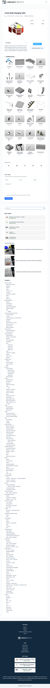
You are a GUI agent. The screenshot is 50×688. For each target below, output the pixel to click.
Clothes (7, 459)
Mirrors (7, 467)
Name (7, 179)
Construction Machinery (10, 330)
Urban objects (7, 538)
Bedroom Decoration (10, 427)
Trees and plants (8, 518)
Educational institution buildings (12, 567)
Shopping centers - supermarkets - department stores (16, 585)
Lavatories (8, 292)
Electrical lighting (9, 368)
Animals (7, 360)
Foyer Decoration (9, 433)
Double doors (10, 346)
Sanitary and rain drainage (11, 306)
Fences (7, 476)
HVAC (6, 418)
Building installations (8, 300)
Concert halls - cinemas (10, 562)
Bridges (7, 496)
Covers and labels (9, 362)
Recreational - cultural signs (11, 505)
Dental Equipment (9, 406)
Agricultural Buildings (10, 551)
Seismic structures (9, 324)
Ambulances (8, 597)
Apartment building (9, 554)
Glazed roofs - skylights (10, 352)
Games (7, 462)
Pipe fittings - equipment (11, 294)
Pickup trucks (8, 608)
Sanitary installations (10, 308)
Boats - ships (8, 600)
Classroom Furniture (10, 391)
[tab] (8, 43)
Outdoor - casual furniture (11, 481)
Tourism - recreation (10, 589)
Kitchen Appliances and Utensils (12, 465)
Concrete (8, 316)
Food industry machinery (10, 448)
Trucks (7, 612)
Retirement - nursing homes (11, 583)
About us (25, 627)
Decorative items (9, 461)
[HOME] (5, 16)
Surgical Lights (9, 410)
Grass (7, 524)
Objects (6, 457)
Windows (8, 357)
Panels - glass (8, 356)
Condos (7, 564)
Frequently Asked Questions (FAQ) (25, 631)
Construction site (8, 329)
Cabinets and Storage (10, 384)
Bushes (7, 521)
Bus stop (8, 540)
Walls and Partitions (10, 327)
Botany (7, 519)
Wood (7, 516)
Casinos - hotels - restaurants (11, 559)
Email (21, 179)
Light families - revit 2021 (14, 227)
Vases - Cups (8, 473)
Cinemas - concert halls (10, 389)
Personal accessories (10, 488)
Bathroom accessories (10, 284)
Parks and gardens (8, 475)
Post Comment (8, 198)
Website (35, 179)
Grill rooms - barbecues (10, 480)
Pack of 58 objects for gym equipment (16, 222)
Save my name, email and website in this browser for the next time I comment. (18, 195)
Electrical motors (11, 370)
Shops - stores (9, 586)
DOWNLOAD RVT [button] (37, 44)
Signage (7, 511)
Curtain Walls (8, 341)
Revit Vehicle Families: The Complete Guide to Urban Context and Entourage (29, 249)
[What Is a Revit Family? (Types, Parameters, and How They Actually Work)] (10, 261)
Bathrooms (8, 286)
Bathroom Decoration (10, 426)
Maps (7, 365)
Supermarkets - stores (10, 588)
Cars (7, 604)
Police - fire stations (10, 580)
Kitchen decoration (9, 438)
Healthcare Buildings (10, 570)
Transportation (9, 591)
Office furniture (9, 397)
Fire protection (9, 303)
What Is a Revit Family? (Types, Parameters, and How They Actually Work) (29, 260)
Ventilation (8, 422)
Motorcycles (8, 607)
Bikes (7, 599)
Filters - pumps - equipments (11, 492)
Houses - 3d (8, 573)
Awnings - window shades (11, 336)
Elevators (8, 302)
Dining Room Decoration (10, 430)
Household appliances (10, 464)
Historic (6, 411)
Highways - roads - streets (11, 499)
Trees (7, 527)
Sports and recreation (9, 500)
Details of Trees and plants (11, 523)
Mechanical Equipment (9, 446)
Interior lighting (10, 373)
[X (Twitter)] (17, 165)
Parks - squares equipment (11, 543)
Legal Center (25, 645)
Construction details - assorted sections (13, 317)
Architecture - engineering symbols (13, 510)
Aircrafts (7, 596)
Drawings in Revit (8, 359)
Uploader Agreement (25, 651)
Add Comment (8, 184)
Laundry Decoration (10, 443)
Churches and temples (10, 413)
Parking (7, 578)
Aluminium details (9, 335)
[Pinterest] (25, 165)
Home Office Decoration (10, 435)
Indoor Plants (8, 437)
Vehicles (6, 594)
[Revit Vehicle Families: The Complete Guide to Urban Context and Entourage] (10, 250)
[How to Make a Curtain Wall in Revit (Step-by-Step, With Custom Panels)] (10, 272)
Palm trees (8, 526)
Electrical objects (9, 376)
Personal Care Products (10, 489)
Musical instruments (10, 468)
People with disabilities (10, 484)
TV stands (8, 403)
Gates (7, 351)
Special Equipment (9, 470)
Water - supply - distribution (11, 537)
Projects (8, 581)
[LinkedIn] (33, 165)
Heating (7, 421)
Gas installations (9, 305)
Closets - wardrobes (10, 392)
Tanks (7, 454)
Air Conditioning (9, 419)
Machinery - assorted (10, 449)
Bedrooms (8, 383)
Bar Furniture (8, 381)
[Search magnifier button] (44, 208)
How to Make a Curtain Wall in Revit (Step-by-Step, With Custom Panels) (28, 271)
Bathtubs (8, 287)
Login (42, 48)
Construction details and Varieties (11, 313)
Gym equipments (9, 503)
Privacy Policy (25, 646)
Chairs (7, 386)
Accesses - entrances (10, 550)
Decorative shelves (9, 429)
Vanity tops (8, 298)
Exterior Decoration (10, 432)
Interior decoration (8, 424)
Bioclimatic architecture (10, 558)
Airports (7, 553)
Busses (7, 602)
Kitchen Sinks (10, 441)
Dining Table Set (12, 237)
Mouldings (8, 321)
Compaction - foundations (11, 497)
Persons (6, 483)
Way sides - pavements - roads (12, 546)
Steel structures (9, 325)
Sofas (9, 387)
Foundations (8, 319)
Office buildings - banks (10, 577)
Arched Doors (10, 344)
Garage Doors (10, 348)
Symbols (6, 508)
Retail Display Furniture (10, 399)
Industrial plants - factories (11, 575)
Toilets (7, 295)
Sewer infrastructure (10, 532)
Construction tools (9, 332)
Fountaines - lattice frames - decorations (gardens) (16, 478)
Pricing (25, 630)
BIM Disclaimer (25, 650)
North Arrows (8, 542)
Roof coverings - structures (11, 322)
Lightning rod (10, 375)
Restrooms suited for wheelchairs (14, 486)
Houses (7, 572)
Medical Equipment (9, 408)
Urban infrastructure (8, 529)
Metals (7, 515)
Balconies (8, 338)
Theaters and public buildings (11, 416)
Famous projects (9, 569)
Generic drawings (9, 364)
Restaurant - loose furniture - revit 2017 (17, 217)
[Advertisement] (37, 33)
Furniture (6, 378)
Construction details (10, 340)
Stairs (7, 310)
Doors (7, 343)
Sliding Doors (10, 349)
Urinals (7, 297)
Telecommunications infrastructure (12, 535)
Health (6, 405)
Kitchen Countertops (11, 440)
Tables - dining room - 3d (11, 402)
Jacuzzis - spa (9, 290)
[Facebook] (9, 165)
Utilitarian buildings (9, 592)
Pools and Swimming (9, 491)
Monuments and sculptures (11, 414)
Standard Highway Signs (10, 534)
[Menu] (46, 2)
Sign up (25, 633)
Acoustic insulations (10, 314)
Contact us (25, 628)
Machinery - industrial (10, 451)
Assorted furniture (9, 379)
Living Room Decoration (10, 445)
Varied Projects (8, 548)
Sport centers (8, 507)
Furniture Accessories (10, 395)
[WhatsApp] (41, 165)
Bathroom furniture (8, 282)
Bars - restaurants (9, 556)
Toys (7, 472)
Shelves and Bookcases (10, 400)
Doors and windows (8, 333)
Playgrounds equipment (10, 545)
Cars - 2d (8, 605)
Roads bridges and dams (9, 494)
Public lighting (8, 530)
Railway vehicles (9, 610)
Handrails (11, 232)
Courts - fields (9, 502)
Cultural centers (9, 565)
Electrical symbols (11, 371)
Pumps (7, 453)
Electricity (6, 367)
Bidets (7, 289)
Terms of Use (25, 648)
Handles (7, 354)
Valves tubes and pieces (10, 456)
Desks (7, 394)
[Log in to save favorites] (26, 43)
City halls (8, 561)
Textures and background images (11, 513)
